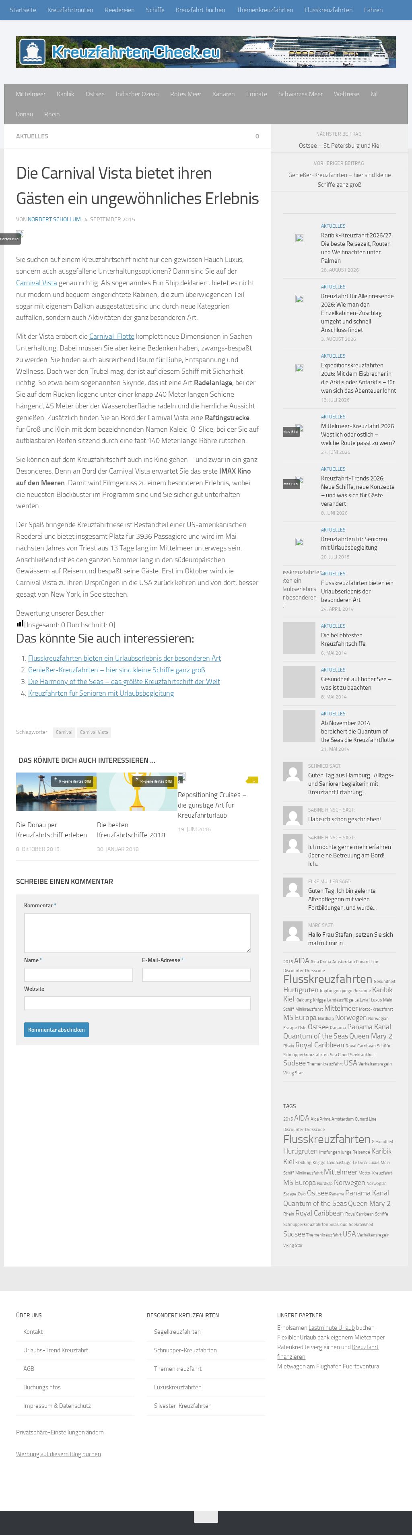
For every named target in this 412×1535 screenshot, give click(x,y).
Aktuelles (32, 136)
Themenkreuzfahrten (265, 10)
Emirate (256, 94)
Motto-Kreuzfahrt (376, 1009)
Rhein (52, 114)
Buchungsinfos (42, 1387)
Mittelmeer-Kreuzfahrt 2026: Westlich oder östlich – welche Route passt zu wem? (358, 434)
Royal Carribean (361, 1046)
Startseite (23, 10)
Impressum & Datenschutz (57, 1405)
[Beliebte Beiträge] (325, 210)
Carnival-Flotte (111, 336)
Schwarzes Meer (300, 94)
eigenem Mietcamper (358, 1337)
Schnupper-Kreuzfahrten (185, 1350)
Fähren (373, 10)
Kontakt (33, 1331)
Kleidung (303, 1000)
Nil (374, 94)
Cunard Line (367, 961)
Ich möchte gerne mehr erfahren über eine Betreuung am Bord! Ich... (349, 855)
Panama (338, 1027)
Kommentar (40, 905)
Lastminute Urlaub (332, 1327)
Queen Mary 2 (370, 1036)
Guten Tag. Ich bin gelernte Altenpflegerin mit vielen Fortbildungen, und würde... (342, 899)
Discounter (293, 970)
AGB (28, 1368)
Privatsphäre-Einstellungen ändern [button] (60, 1432)
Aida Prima (321, 961)
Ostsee (95, 94)
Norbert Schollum (54, 219)
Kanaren (223, 94)
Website (34, 988)
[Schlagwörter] (382, 210)
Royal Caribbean (319, 1045)
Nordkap (326, 1018)
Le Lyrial (362, 1000)
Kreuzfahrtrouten (70, 10)
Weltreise (346, 94)
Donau (24, 114)
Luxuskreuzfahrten (178, 1387)
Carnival (64, 732)
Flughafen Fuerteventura (347, 1366)
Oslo (302, 1027)
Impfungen (330, 990)
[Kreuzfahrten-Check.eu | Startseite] (206, 52)
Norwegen (351, 1018)
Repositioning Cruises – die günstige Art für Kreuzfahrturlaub (212, 805)
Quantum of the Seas (315, 1036)
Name (33, 960)
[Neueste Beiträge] (297, 210)
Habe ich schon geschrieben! (344, 819)
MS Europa (300, 1018)
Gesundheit (385, 981)
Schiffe (155, 10)
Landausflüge (340, 1000)
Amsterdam (343, 961)
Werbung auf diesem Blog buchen (58, 1454)
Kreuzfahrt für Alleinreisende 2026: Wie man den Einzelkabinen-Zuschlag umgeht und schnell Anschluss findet (357, 313)
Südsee (294, 1063)
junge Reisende (356, 990)
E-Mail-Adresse (163, 960)
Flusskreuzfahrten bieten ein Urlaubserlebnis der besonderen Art (124, 658)
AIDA (301, 961)
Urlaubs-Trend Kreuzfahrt (55, 1350)
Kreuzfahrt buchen (200, 10)
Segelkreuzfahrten (177, 1331)
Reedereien (120, 10)
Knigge (319, 1000)
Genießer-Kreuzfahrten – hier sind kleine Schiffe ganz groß (116, 670)
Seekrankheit (362, 1054)
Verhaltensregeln (375, 1064)
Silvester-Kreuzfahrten (183, 1405)
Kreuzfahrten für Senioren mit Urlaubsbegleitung (101, 693)
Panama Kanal (369, 1027)
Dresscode (315, 970)
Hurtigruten (301, 990)
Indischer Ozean (137, 94)
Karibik (65, 94)
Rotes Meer (185, 94)
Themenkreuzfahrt (325, 1064)
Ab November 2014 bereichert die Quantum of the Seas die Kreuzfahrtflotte (357, 731)
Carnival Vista (36, 282)
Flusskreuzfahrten (329, 10)
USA (350, 1063)
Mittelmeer (30, 94)
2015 (288, 961)
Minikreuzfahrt (309, 1009)
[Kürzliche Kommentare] (354, 210)
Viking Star (293, 1073)
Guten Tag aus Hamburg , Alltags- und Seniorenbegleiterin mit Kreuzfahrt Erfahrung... (351, 784)
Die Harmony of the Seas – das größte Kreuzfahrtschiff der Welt (124, 681)
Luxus (376, 1000)
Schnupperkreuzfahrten (306, 1054)
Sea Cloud (339, 1054)
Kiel (288, 999)
